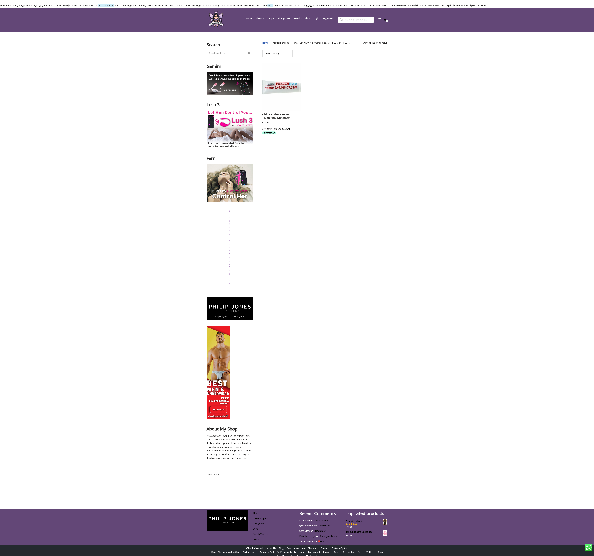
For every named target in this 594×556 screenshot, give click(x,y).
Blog (281, 548)
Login (316, 18)
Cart (379, 18)
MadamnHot (322, 520)
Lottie (216, 474)
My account (314, 552)
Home (249, 18)
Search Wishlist (260, 534)
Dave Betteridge (307, 536)
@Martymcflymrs (328, 536)
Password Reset (331, 552)
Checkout (312, 548)
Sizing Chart (284, 18)
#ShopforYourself (254, 548)
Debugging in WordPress (313, 5)
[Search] (249, 53)
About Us (271, 548)
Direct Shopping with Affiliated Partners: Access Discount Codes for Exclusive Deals (253, 552)
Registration (329, 18)
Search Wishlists (302, 18)
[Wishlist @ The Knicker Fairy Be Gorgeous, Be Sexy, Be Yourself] (216, 19)
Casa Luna (299, 548)
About (256, 513)
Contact (257, 539)
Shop (255, 528)
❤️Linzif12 (322, 541)
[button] (263, 18)
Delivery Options (261, 518)
